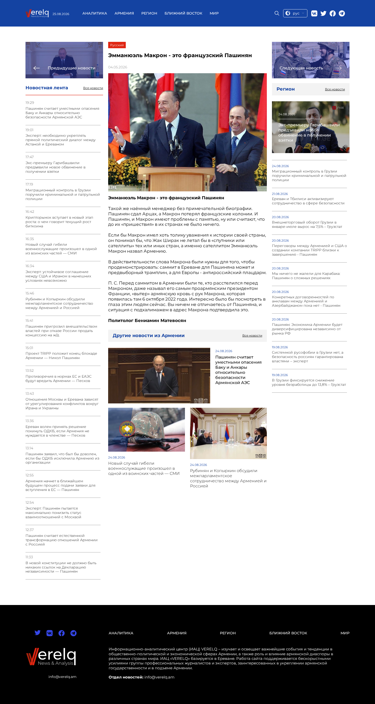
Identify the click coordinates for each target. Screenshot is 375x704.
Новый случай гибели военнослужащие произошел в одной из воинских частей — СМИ (61, 248)
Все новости (93, 88)
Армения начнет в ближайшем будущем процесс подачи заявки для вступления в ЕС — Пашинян (60, 485)
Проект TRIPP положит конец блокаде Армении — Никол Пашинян (61, 355)
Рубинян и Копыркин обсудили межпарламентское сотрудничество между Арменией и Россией (59, 303)
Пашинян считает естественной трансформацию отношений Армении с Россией (62, 540)
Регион (149, 13)
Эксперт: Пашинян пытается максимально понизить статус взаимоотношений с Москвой (53, 512)
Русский (117, 45)
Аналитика (94, 13)
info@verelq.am (62, 676)
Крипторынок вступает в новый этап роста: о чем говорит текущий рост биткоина (59, 221)
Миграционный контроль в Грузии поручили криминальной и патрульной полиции (63, 194)
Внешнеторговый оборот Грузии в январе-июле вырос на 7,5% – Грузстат (307, 224)
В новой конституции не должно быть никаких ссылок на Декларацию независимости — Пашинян (61, 567)
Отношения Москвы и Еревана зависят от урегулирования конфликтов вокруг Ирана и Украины (62, 403)
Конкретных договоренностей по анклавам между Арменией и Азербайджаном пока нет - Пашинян (306, 301)
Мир (214, 13)
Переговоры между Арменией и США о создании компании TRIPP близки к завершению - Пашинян (309, 250)
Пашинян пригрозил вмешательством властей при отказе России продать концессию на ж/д (61, 330)
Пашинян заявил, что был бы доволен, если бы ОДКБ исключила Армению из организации (62, 458)
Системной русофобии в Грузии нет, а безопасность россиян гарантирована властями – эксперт (307, 356)
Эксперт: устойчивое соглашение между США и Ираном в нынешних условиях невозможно (58, 276)
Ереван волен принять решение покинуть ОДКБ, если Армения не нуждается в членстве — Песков (57, 431)
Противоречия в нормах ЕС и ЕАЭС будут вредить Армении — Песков (59, 378)
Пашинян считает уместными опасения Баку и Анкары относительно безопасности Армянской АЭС (62, 112)
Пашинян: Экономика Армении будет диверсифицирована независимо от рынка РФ (307, 329)
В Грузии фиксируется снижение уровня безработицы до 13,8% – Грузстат (309, 382)
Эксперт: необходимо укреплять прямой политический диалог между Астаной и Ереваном (61, 139)
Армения (124, 13)
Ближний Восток (183, 13)
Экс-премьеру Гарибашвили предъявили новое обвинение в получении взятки (55, 167)
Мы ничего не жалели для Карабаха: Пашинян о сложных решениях (306, 275)
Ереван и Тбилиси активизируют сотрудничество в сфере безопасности (308, 201)
